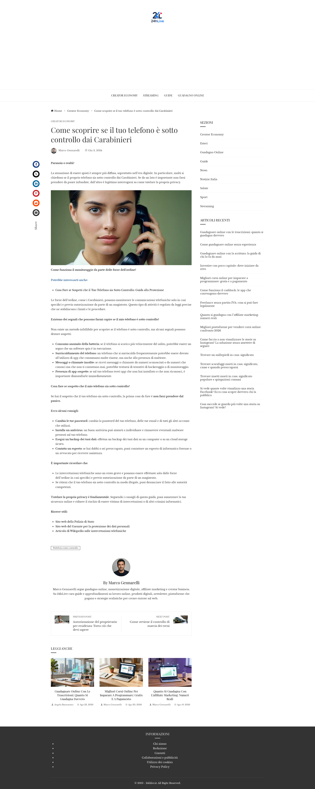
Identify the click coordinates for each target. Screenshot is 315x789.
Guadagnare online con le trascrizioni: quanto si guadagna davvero (72, 695)
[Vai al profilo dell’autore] (121, 567)
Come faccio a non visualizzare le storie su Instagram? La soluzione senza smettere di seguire (228, 343)
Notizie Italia (208, 179)
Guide (204, 161)
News (203, 170)
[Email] (36, 212)
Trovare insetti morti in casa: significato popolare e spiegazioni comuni (226, 378)
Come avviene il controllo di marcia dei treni (150, 621)
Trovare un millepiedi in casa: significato (227, 355)
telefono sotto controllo (66, 548)
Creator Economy (63, 121)
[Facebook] (36, 164)
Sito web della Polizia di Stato (74, 521)
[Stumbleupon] (36, 203)
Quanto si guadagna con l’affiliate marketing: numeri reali (170, 695)
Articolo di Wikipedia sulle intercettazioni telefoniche (90, 531)
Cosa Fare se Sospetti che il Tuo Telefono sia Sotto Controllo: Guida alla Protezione (109, 290)
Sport (203, 197)
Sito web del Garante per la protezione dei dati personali (92, 526)
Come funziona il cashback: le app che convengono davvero (225, 292)
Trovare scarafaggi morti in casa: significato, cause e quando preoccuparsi (229, 365)
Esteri (204, 143)
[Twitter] (36, 174)
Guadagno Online (211, 152)
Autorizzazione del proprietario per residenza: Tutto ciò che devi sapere (95, 623)
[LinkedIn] (36, 183)
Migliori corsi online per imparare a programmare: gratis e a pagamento (121, 695)
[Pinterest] (36, 193)
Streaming (207, 206)
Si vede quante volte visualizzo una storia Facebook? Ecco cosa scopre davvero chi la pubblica (228, 392)
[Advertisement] (157, 54)
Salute (204, 188)
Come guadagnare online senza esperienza (228, 244)
